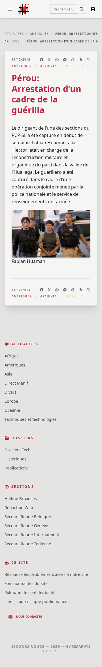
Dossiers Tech (18, 449)
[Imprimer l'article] (73, 59)
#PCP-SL (72, 66)
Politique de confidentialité (30, 592)
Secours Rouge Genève (26, 525)
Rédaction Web (19, 507)
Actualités (14, 34)
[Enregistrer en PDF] (80, 59)
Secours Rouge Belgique (28, 516)
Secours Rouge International (32, 534)
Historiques (15, 459)
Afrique (12, 356)
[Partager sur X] (49, 59)
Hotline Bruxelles (21, 498)
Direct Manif (16, 383)
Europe (11, 401)
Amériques (39, 34)
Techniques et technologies (31, 419)
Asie (8, 374)
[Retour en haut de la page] (89, 654)
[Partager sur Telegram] (65, 59)
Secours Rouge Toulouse (28, 543)
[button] (10, 9)
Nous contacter (29, 617)
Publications (16, 468)
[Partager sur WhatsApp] (57, 59)
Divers (10, 392)
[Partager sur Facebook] (41, 59)
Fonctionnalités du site (26, 583)
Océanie (12, 410)
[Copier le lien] (88, 59)
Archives (12, 41)
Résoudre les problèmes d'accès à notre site (46, 574)
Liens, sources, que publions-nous (37, 601)
